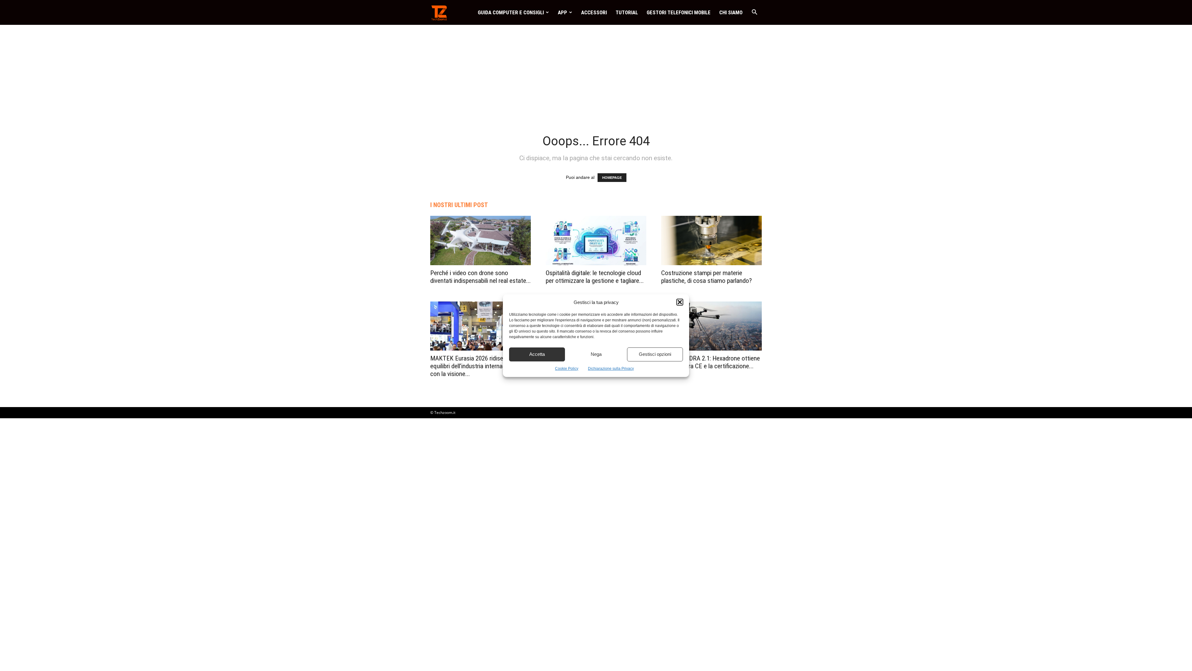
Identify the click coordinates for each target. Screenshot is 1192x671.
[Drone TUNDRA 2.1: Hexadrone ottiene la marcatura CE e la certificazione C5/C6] (711, 326)
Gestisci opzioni (655, 354)
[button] (680, 302)
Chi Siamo (731, 12)
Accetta (537, 354)
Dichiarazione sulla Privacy (611, 368)
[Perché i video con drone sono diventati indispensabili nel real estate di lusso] (480, 240)
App (562, 12)
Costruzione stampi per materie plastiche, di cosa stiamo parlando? (706, 276)
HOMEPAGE (612, 177)
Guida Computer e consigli (511, 12)
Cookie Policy (566, 368)
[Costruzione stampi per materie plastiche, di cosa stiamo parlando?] (711, 240)
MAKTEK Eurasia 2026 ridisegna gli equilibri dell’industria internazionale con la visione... (475, 366)
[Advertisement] (596, 71)
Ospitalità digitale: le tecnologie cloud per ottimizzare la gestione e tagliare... (595, 276)
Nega (596, 354)
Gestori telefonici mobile (679, 12)
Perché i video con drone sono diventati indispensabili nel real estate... (480, 276)
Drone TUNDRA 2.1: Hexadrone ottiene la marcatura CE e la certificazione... (710, 362)
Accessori (594, 12)
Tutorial (627, 12)
